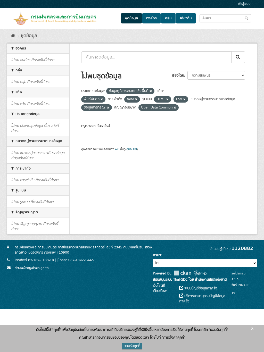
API (117, 149)
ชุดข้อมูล (131, 18)
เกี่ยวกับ (186, 18)
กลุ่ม (168, 18)
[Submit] (238, 57)
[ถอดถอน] (151, 91)
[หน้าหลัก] (13, 35)
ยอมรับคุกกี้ (132, 346)
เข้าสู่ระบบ (244, 4)
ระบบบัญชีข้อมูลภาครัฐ (200, 288)
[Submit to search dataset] (246, 18)
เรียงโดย (178, 75)
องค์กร (151, 18)
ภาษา (157, 255)
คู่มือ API (131, 149)
